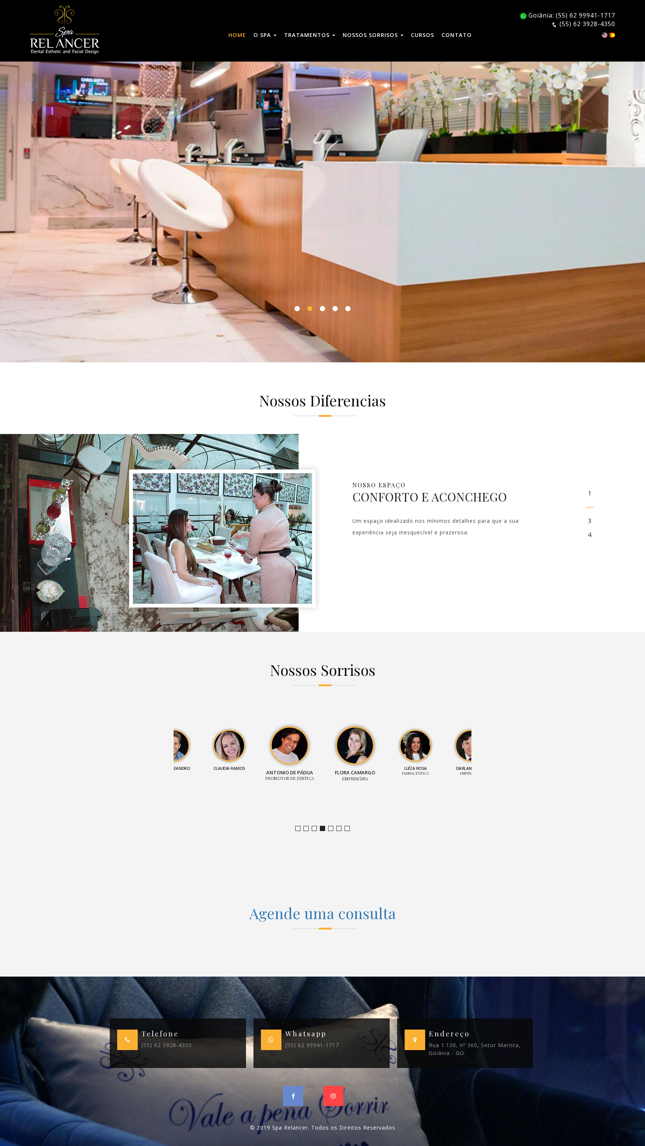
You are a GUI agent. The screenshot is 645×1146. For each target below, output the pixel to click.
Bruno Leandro (308, 828)
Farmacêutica (341, 828)
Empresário (349, 828)
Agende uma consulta (322, 913)
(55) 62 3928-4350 (166, 1045)
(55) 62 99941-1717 (312, 1045)
